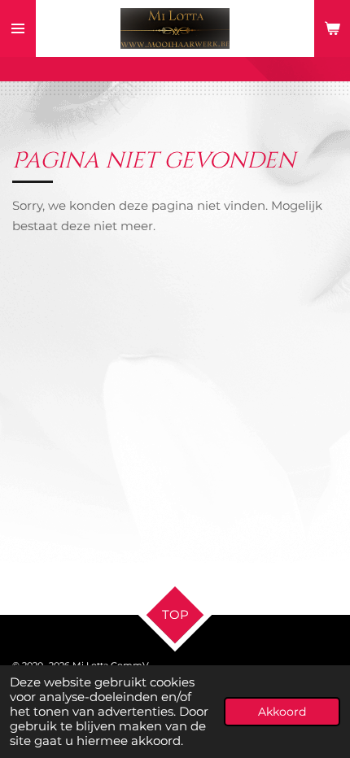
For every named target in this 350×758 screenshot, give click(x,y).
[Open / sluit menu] (18, 28)
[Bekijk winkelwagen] (332, 28)
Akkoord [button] (282, 711)
